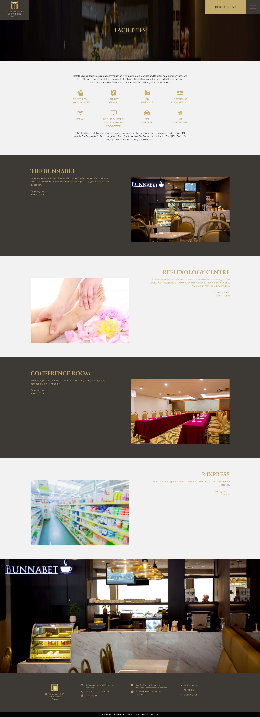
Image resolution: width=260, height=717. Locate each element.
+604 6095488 (91, 696)
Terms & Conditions (149, 714)
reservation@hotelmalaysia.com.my (151, 688)
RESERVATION (191, 685)
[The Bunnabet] (180, 209)
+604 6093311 (105, 692)
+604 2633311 (91, 692)
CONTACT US (190, 694)
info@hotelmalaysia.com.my (148, 685)
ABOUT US (189, 690)
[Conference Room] (180, 411)
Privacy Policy (133, 714)
